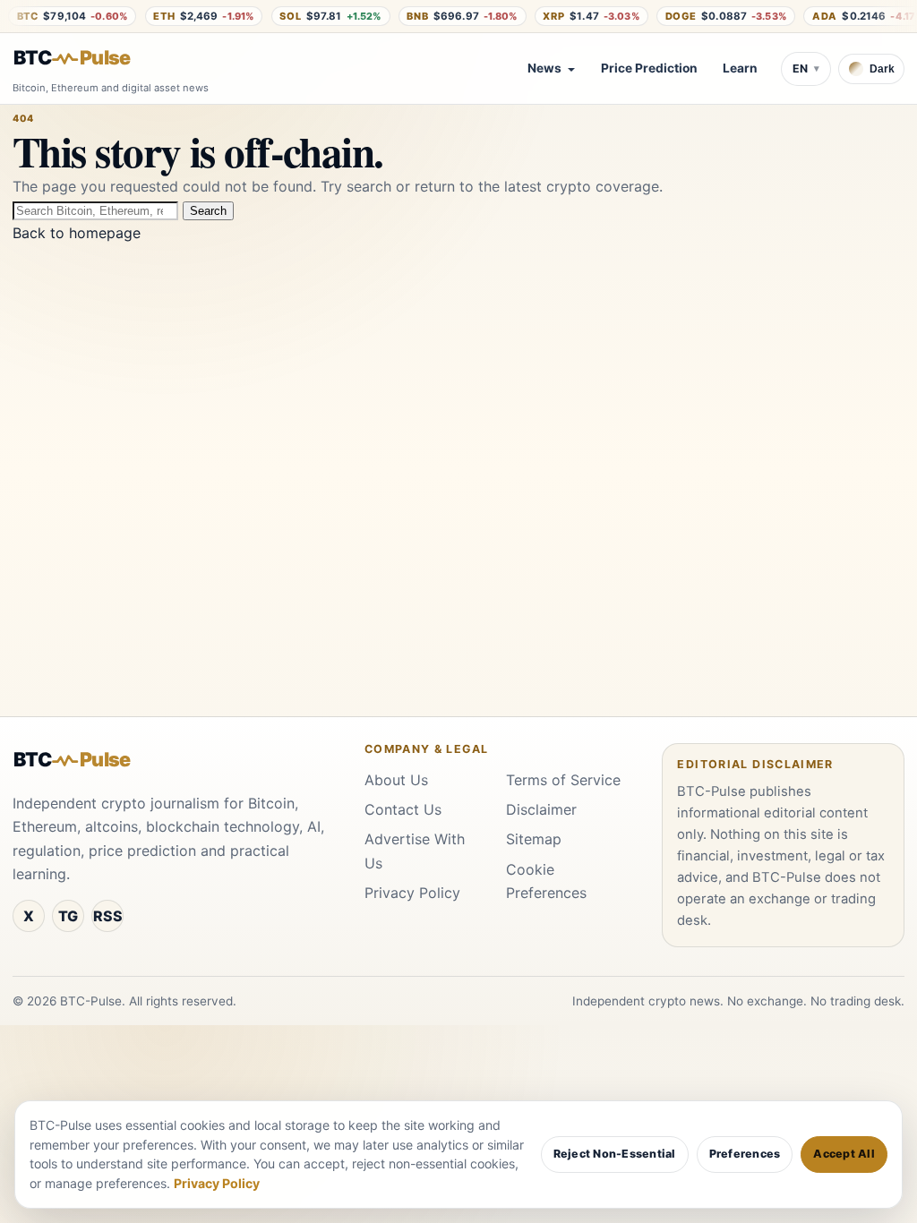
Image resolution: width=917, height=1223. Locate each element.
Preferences (745, 1153)
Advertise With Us (414, 850)
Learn (740, 68)
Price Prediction (649, 68)
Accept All (844, 1153)
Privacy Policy (412, 893)
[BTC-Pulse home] (87, 58)
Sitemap (533, 839)
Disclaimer (541, 809)
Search (208, 211)
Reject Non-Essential (614, 1153)
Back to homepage (77, 233)
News (544, 68)
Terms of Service (563, 780)
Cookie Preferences (546, 881)
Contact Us (402, 809)
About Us (396, 780)
